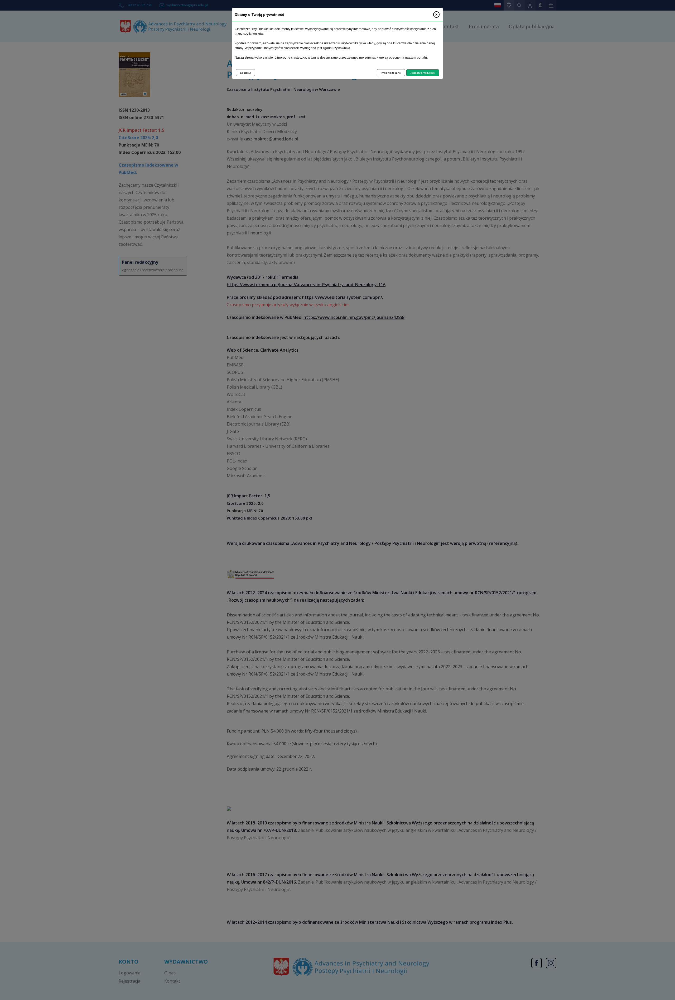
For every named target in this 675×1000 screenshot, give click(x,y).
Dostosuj (245, 72)
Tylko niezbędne (391, 72)
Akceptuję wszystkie (423, 72)
